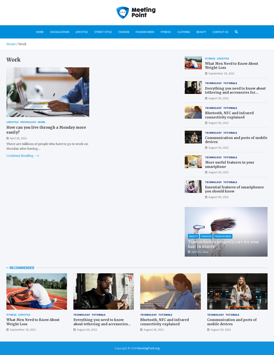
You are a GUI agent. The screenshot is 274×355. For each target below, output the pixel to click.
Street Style (103, 32)
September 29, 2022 (221, 73)
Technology (213, 83)
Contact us (220, 32)
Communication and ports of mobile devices (232, 322)
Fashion (123, 32)
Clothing (183, 32)
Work (41, 122)
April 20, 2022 (18, 138)
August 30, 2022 (218, 98)
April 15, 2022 (199, 252)
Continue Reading (20, 156)
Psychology (28, 122)
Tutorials (230, 83)
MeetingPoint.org (148, 348)
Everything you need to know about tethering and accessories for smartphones (235, 92)
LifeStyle (82, 32)
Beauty (201, 32)
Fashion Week (145, 32)
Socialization (59, 32)
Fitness (166, 32)
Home (40, 32)
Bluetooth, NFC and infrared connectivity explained (229, 115)
